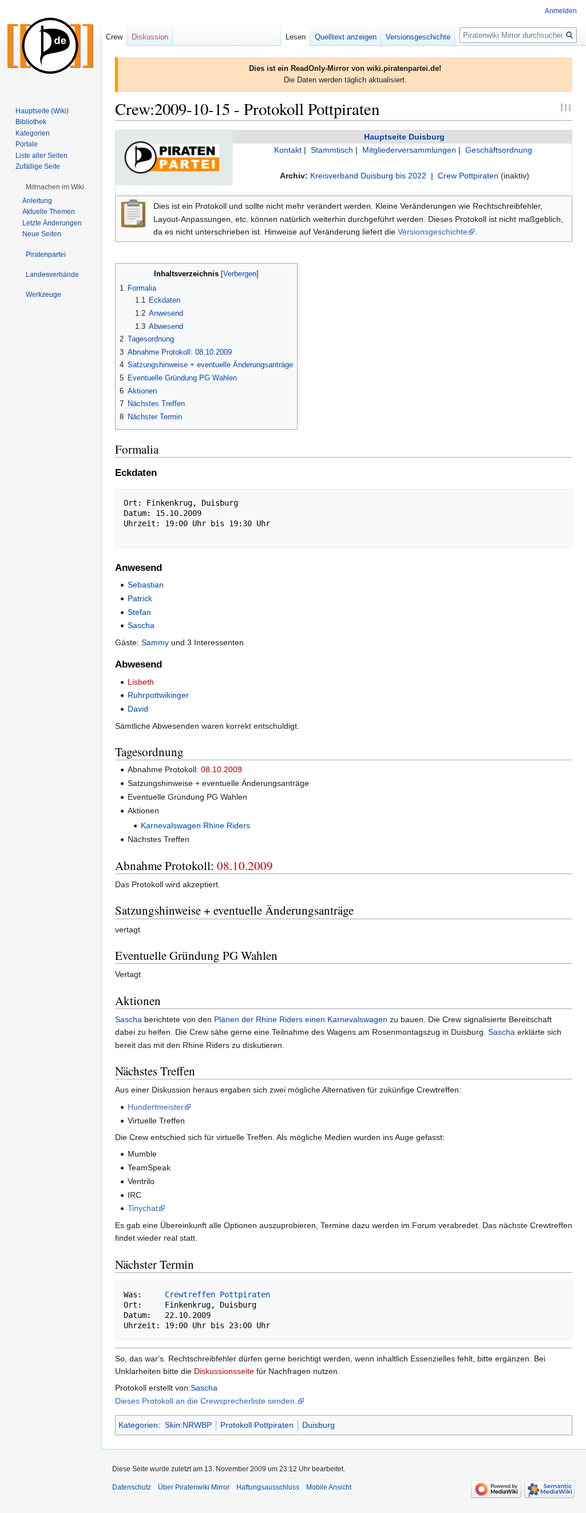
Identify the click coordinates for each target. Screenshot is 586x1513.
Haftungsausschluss (267, 1487)
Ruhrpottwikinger (158, 695)
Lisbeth (141, 681)
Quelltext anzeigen (346, 37)
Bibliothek (30, 122)
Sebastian (146, 584)
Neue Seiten (41, 234)
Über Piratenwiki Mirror (193, 1487)
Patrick (140, 598)
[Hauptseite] (50, 46)
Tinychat (143, 1208)
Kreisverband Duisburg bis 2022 (368, 175)
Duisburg (318, 1424)
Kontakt (288, 149)
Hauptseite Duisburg (404, 136)
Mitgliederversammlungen (409, 149)
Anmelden (561, 11)
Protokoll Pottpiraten (257, 1424)
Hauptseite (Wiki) (42, 111)
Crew (114, 37)
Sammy (155, 642)
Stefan (139, 612)
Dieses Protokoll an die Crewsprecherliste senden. (206, 1400)
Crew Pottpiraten (468, 175)
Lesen (296, 37)
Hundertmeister (156, 1106)
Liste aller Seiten (41, 156)
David (138, 708)
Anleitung (37, 201)
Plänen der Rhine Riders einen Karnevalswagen (300, 1019)
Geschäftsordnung (498, 149)
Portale (26, 144)
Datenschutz (131, 1487)
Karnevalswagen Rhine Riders (195, 825)
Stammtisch (332, 149)
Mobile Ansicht (328, 1487)
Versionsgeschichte (433, 231)
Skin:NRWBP (188, 1424)
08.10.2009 (221, 769)
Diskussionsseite (224, 1371)
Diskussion (150, 37)
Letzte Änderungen (52, 223)
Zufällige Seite (37, 166)
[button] (55, 187)
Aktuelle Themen (48, 212)
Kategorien (138, 1424)
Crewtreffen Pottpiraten (217, 1294)
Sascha (141, 625)
